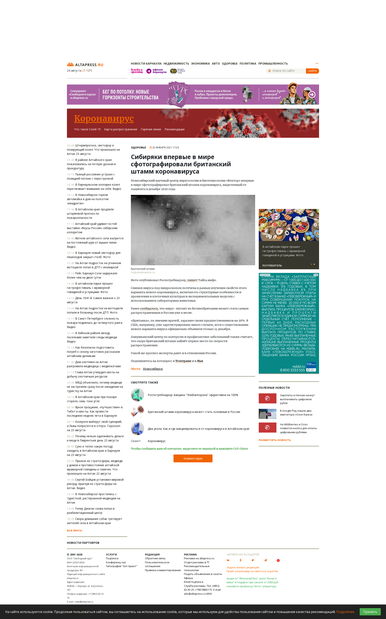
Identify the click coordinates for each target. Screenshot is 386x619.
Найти (312, 71)
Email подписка (193, 582)
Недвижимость (176, 63)
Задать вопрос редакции (243, 567)
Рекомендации (175, 129)
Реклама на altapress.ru (199, 558)
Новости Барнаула (146, 63)
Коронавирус (104, 118)
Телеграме (183, 361)
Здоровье (230, 63)
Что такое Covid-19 (87, 129)
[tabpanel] (289, 241)
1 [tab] (312, 264)
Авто (216, 63)
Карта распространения (120, 129)
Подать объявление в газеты (203, 574)
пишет (192, 280)
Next (315, 225)
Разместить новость (275, 440)
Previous (263, 225)
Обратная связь (155, 558)
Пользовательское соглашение (157, 564)
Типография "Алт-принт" (121, 566)
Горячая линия (151, 129)
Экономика (200, 63)
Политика (248, 63)
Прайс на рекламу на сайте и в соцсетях (252, 571)
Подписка (112, 558)
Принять (370, 612)
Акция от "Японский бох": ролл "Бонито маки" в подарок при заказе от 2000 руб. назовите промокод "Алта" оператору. (253, 582)
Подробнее (345, 612)
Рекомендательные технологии (197, 568)
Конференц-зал (116, 562)
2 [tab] (314, 264)
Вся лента (74, 530)
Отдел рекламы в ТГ (196, 562)
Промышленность (273, 63)
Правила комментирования (163, 570)
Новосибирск (153, 369)
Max (200, 361)
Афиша (188, 578)
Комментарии (193, 458)
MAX (209, 593)
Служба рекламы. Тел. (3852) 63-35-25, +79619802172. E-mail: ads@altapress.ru (202, 589)
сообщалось (149, 308)
